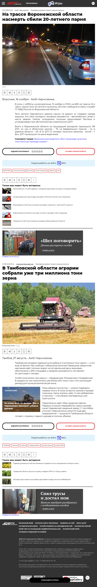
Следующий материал (50, 580)
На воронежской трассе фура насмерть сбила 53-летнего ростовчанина (41, 197)
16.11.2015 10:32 (7, 10)
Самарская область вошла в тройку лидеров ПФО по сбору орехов (39, 471)
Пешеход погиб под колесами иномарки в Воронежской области (39, 221)
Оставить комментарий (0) (75, 151)
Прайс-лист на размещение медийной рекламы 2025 (40, 529)
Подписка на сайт (67, 523)
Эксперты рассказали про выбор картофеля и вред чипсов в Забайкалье (41, 479)
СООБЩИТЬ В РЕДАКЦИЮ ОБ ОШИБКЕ (32, 532)
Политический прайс (71, 529)
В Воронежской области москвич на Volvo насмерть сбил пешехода (40, 213)
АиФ (4, 87)
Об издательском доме (28, 526)
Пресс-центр (81, 523)
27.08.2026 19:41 (8, 264)
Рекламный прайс (26, 523)
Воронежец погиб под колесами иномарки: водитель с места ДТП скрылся (43, 205)
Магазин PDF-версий (83, 526)
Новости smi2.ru (10, 256)
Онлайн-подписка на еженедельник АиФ (56, 526)
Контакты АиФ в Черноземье (46, 523)
